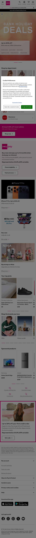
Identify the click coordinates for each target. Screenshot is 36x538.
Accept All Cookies (26, 107)
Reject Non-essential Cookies (12, 107)
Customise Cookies (17, 102)
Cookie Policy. (23, 86)
